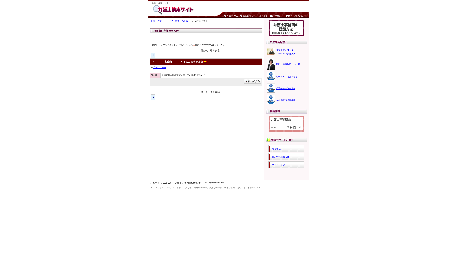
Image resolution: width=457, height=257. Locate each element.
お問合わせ (278, 15)
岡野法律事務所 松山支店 (288, 64)
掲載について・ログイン (255, 15)
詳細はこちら (159, 67)
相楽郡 (168, 61)
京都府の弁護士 (182, 21)
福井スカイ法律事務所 (287, 77)
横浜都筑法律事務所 (285, 100)
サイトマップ (278, 164)
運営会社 (276, 148)
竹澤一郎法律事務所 (285, 88)
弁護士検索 (232, 15)
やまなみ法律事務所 (192, 61)
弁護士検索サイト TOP (162, 21)
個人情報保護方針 (297, 15)
